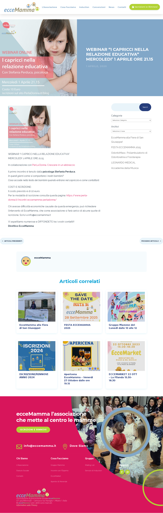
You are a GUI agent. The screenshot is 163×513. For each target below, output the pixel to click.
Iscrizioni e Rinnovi (33, 429)
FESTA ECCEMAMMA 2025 (126, 147)
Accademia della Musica (124, 168)
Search (145, 107)
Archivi (115, 126)
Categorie (116, 115)
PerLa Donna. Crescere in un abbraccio (53, 165)
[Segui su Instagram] (127, 472)
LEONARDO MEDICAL (123, 162)
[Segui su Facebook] (121, 472)
